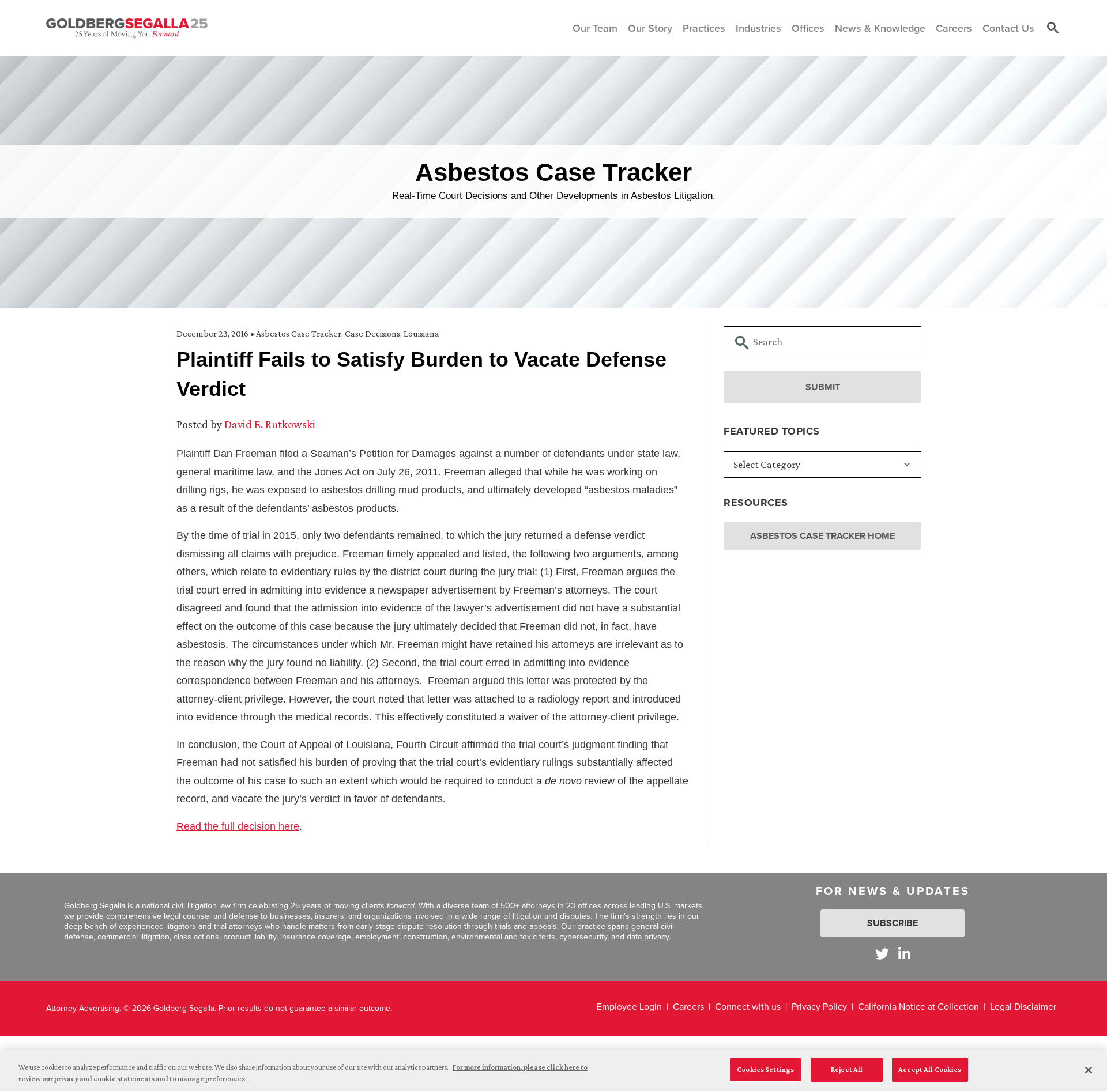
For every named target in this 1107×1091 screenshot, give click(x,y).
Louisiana (421, 333)
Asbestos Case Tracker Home (822, 535)
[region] (553, 1070)
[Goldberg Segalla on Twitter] (882, 953)
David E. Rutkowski (269, 424)
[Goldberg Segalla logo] (127, 28)
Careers (688, 1006)
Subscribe (892, 923)
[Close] (1088, 1069)
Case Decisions (372, 333)
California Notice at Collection (918, 1006)
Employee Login (629, 1006)
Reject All (847, 1069)
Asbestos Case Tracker (298, 333)
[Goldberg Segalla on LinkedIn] (904, 953)
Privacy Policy (819, 1006)
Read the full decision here (237, 826)
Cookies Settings (765, 1069)
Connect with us (748, 1006)
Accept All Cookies (929, 1069)
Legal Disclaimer (1023, 1006)
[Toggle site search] (1053, 28)
